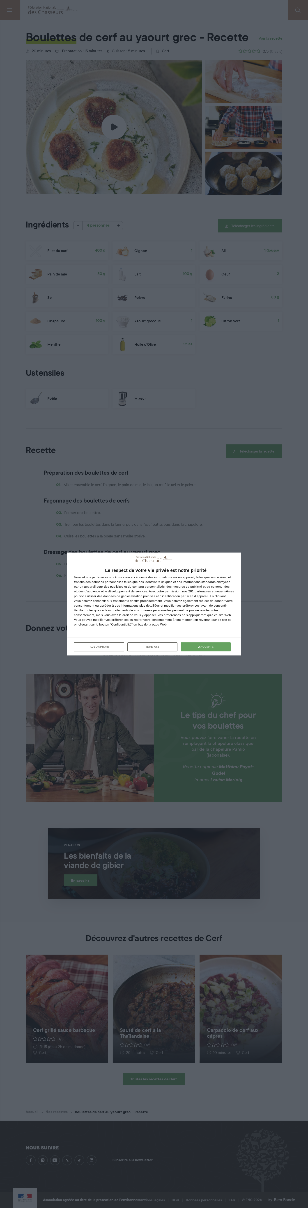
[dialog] (154, 604)
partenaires (100, 577)
